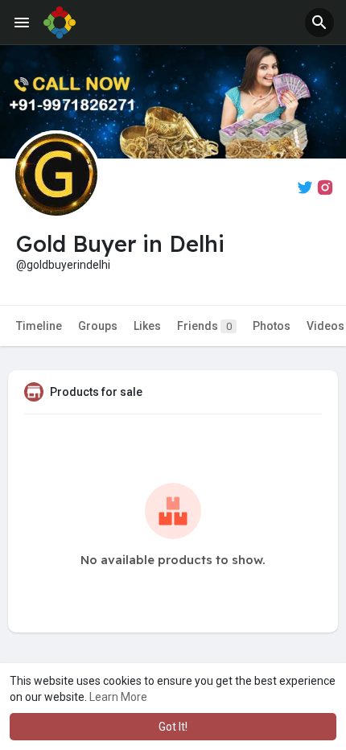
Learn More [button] (118, 696)
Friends (204, 325)
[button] (319, 22)
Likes (147, 325)
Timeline (39, 325)
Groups (97, 325)
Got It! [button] (173, 726)
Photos (271, 325)
